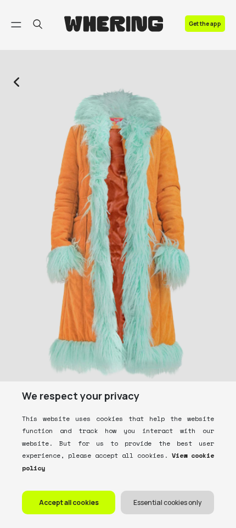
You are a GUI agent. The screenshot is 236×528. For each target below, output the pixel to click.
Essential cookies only (167, 502)
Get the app (205, 23)
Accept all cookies (69, 502)
